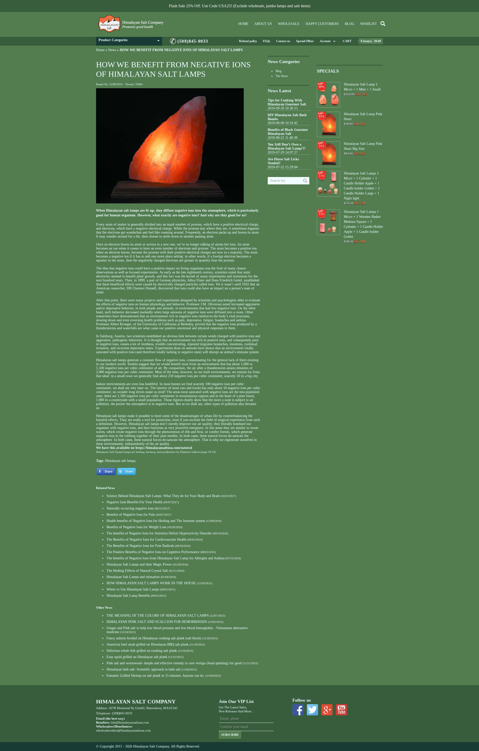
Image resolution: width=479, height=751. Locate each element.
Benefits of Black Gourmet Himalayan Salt (288, 132)
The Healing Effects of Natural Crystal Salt (137, 571)
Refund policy (248, 41)
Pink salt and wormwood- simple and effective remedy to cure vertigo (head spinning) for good (174, 663)
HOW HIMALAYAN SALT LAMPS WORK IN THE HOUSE (151, 583)
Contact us (283, 41)
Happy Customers (322, 24)
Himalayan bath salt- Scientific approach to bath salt (143, 669)
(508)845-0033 (192, 41)
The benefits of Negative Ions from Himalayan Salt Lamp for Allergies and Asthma (166, 558)
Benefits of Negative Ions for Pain (131, 514)
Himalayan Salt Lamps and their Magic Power (139, 564)
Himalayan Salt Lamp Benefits (128, 595)
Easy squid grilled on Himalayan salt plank (137, 657)
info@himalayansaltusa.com (130, 722)
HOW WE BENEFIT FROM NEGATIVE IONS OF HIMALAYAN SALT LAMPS (181, 50)
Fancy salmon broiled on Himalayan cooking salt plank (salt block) (154, 638)
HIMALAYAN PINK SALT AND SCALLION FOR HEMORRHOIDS (157, 622)
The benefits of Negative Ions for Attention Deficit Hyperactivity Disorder (159, 533)
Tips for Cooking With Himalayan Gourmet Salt (287, 102)
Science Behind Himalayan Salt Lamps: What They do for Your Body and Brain (163, 496)
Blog (349, 24)
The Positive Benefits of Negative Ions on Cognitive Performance (153, 552)
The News (282, 76)
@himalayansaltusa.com (134, 730)
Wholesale (289, 24)
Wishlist (368, 24)
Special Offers (305, 41)
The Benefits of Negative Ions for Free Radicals (140, 546)
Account (325, 41)
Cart (347, 41)
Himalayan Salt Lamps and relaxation (133, 577)
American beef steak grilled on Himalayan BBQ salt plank (148, 644)
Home (243, 24)
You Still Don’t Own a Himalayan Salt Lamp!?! (287, 146)
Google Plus (327, 709)
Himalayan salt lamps (120, 461)
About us (263, 24)
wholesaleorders (107, 730)
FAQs (266, 41)
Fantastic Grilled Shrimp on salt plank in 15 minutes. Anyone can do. (156, 675)
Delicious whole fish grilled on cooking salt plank (142, 651)
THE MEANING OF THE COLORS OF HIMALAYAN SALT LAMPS (158, 615)
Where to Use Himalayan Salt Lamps (133, 589)
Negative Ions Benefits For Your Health (134, 502)
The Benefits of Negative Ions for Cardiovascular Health (146, 539)
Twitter (312, 709)
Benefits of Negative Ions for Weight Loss (136, 527)
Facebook (298, 709)
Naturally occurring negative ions (130, 508)
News (112, 50)
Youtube (341, 709)
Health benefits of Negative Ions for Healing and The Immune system (156, 521)
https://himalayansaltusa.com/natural (163, 448)
